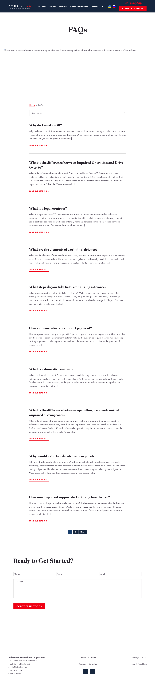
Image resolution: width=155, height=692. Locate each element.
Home (32, 105)
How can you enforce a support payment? (60, 328)
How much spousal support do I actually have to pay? (69, 497)
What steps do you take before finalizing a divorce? (67, 287)
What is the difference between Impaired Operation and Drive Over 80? (76, 166)
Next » (82, 532)
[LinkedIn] (92, 671)
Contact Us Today (132, 8)
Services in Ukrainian (88, 664)
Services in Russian (88, 657)
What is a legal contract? (48, 209)
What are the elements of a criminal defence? (63, 250)
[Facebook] (85, 671)
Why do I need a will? (45, 125)
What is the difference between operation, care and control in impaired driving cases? (76, 413)
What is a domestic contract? (51, 369)
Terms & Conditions (139, 664)
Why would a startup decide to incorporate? (62, 456)
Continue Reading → (39, 145)
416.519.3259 (133, 3)
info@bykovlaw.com (19, 667)
